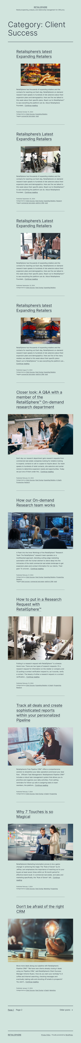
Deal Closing (39, 201)
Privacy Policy (45, 1035)
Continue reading (31, 105)
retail (37, 116)
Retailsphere (40, 7)
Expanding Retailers (41, 114)
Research (59, 201)
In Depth (58, 480)
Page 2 (19, 1010)
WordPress (69, 1035)
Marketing (47, 888)
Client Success (30, 114)
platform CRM (40, 203)
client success (25, 581)
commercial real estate (28, 116)
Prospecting (20, 482)
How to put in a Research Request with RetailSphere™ (38, 604)
